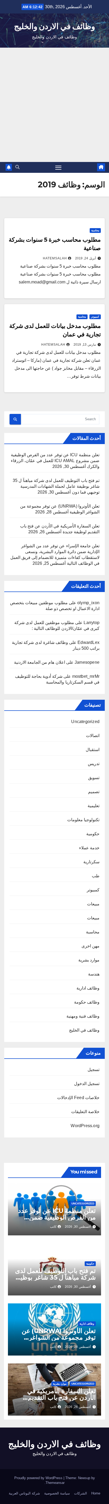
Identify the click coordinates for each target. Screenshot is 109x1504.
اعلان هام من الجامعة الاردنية (39, 662)
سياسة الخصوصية (57, 1493)
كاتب (53, 1227)
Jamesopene (87, 662)
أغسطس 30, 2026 (78, 1227)
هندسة (93, 974)
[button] (17, 167)
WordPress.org (85, 1125)
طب (95, 876)
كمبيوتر (95, 316)
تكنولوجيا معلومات (83, 820)
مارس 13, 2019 (85, 344)
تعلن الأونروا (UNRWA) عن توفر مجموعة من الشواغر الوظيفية (59, 1337)
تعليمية (93, 805)
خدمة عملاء (89, 848)
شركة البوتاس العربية (24, 1493)
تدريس (93, 763)
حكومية (92, 834)
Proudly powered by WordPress (38, 1478)
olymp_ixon (88, 602)
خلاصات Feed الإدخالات (78, 1097)
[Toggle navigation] (58, 167)
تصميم (93, 791)
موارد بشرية (88, 960)
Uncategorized (85, 721)
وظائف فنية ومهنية (82, 1016)
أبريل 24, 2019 (85, 258)
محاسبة (95, 230)
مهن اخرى (90, 946)
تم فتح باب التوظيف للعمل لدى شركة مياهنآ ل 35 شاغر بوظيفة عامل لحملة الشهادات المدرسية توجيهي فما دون (56, 486)
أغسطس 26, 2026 (78, 1407)
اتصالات (92, 735)
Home (95, 1493)
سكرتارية (91, 862)
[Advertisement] (54, 104)
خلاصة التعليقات (85, 1111)
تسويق (93, 777)
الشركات (80, 1493)
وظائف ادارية (87, 988)
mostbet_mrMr (85, 676)
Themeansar (55, 1483)
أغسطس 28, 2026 (78, 1347)
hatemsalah (55, 258)
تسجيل (93, 1069)
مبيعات (93, 904)
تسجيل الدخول (86, 1083)
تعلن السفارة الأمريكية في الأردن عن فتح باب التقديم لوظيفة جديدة (61, 1397)
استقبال (92, 749)
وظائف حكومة (86, 1002)
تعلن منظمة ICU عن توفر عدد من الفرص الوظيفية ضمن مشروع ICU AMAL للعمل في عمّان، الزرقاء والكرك (55, 461)
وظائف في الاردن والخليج (54, 26)
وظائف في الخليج (84, 1030)
